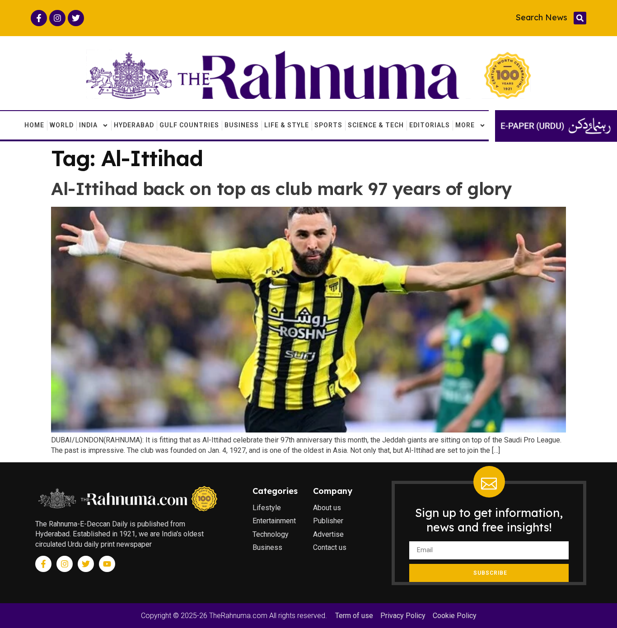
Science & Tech (376, 125)
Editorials (429, 125)
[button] (580, 18)
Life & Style (286, 125)
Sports (328, 125)
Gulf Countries (189, 125)
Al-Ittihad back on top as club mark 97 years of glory (281, 188)
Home (34, 125)
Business (241, 125)
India (88, 125)
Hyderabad (134, 125)
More (465, 125)
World (62, 125)
